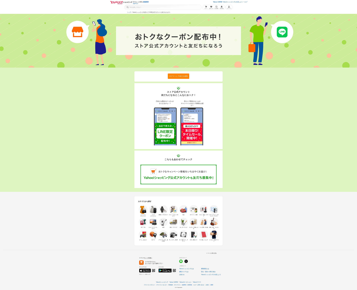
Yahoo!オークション (185, 282)
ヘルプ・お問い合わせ (198, 285)
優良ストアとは (183, 271)
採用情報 (189, 285)
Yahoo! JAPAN (217, 2)
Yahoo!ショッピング (162, 282)
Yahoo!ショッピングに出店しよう (233, 2)
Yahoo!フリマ (197, 282)
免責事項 (184, 285)
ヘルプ (245, 2)
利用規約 (170, 285)
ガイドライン (177, 285)
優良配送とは (205, 268)
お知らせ (181, 274)
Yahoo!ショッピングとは (186, 268)
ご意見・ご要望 (209, 285)
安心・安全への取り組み (208, 271)
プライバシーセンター (161, 285)
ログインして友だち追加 (178, 76)
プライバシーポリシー (149, 285)
